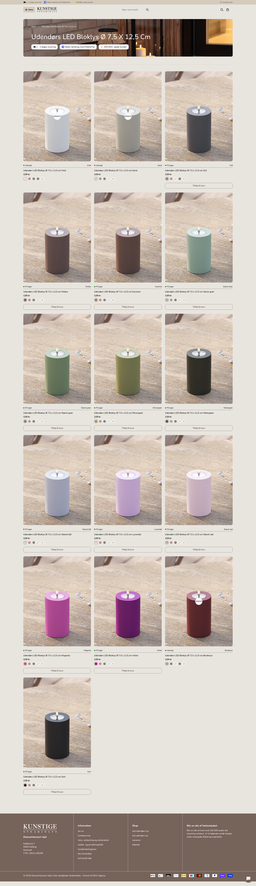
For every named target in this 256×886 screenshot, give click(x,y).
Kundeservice (84, 835)
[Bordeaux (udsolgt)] (29, 179)
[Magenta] (25, 664)
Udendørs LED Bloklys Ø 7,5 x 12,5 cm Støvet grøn (48, 413)
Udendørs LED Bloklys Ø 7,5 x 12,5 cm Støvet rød (189, 534)
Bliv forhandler (85, 853)
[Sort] (25, 785)
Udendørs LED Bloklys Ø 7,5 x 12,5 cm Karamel (117, 291)
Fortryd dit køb (84, 858)
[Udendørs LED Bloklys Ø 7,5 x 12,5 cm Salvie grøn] (199, 237)
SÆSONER (136, 840)
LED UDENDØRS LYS (140, 835)
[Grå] (34, 179)
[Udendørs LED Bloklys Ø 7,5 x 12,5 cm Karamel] (128, 237)
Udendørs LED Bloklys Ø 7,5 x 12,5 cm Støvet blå (47, 534)
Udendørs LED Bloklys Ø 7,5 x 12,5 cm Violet (116, 655)
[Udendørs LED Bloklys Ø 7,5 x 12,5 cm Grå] (199, 116)
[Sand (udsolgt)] (96, 179)
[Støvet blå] (25, 542)
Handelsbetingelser (87, 849)
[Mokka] (25, 300)
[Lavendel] (96, 542)
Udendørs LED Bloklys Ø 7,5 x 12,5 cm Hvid (44, 170)
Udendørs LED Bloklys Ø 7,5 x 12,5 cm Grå (186, 170)
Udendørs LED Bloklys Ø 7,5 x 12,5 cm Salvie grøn (189, 291)
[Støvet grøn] (25, 421)
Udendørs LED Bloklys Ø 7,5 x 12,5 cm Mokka (45, 291)
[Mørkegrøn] (167, 421)
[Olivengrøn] (96, 421)
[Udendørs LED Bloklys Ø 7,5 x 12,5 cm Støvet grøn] (57, 359)
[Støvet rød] (167, 542)
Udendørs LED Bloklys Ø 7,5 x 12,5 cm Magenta (46, 655)
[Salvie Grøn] (167, 300)
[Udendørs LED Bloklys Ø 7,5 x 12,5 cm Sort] (57, 723)
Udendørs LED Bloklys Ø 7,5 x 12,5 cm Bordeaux (189, 655)
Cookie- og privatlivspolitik (90, 844)
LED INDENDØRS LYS (140, 831)
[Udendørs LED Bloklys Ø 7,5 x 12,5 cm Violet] (128, 601)
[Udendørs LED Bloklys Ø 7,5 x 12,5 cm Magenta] (57, 601)
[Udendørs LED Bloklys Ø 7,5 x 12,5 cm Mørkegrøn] (199, 359)
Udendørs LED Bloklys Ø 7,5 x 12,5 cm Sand (115, 170)
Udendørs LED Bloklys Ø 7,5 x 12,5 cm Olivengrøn (118, 413)
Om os (81, 831)
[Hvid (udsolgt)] (25, 179)
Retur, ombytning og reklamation (93, 840)
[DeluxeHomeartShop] (47, 9)
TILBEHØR (136, 844)
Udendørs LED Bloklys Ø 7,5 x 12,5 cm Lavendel (117, 534)
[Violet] (96, 664)
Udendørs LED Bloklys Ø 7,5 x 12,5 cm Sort (44, 776)
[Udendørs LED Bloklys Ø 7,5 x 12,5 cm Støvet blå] (57, 480)
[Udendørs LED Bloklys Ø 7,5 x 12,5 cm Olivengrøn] (128, 359)
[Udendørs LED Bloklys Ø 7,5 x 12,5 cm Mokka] (57, 237)
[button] (228, 10)
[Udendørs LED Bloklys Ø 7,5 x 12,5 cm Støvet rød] (199, 480)
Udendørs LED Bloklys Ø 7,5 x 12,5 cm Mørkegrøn (189, 413)
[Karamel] (38, 179)
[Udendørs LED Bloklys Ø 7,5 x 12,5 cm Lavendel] (128, 480)
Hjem (33, 26)
